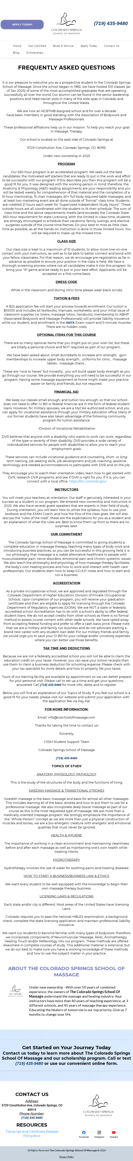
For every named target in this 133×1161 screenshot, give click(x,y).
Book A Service (63, 45)
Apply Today (89, 45)
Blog (16, 52)
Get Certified (37, 45)
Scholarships (34, 52)
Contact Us (111, 45)
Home (17, 45)
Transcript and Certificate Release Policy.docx (32, 1134)
